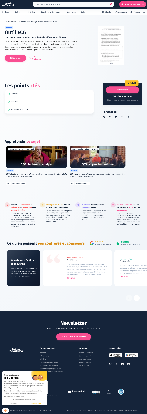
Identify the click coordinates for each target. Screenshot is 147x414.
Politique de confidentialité (87, 410)
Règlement (71, 410)
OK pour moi (36, 403)
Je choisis (13, 403)
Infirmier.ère (44, 356)
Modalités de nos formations (51, 372)
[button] (5, 410)
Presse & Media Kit (86, 353)
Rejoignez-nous (85, 359)
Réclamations (84, 365)
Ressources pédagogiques (50, 369)
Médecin (42, 353)
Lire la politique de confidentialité (14, 396)
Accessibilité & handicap (49, 365)
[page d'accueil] (8, 4)
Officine (42, 359)
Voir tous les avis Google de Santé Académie (100, 243)
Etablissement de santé (48, 362)
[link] (56, 21)
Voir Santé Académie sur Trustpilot (126, 243)
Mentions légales (125, 410)
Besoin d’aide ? (85, 356)
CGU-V (135, 410)
